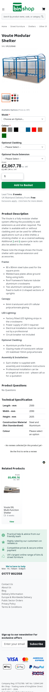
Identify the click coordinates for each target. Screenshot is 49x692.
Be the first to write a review (23, 451)
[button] (15, 97)
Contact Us (7, 584)
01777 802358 (12, 573)
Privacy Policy (9, 603)
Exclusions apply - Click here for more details (22, 201)
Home (4, 26)
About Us (6, 587)
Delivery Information (12, 593)
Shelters (32, 26)
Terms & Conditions (12, 606)
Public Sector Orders (12, 600)
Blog (4, 590)
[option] (4, 129)
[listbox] (23, 119)
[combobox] (23, 17)
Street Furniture (17, 26)
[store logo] (23, 7)
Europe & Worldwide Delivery (17, 597)
